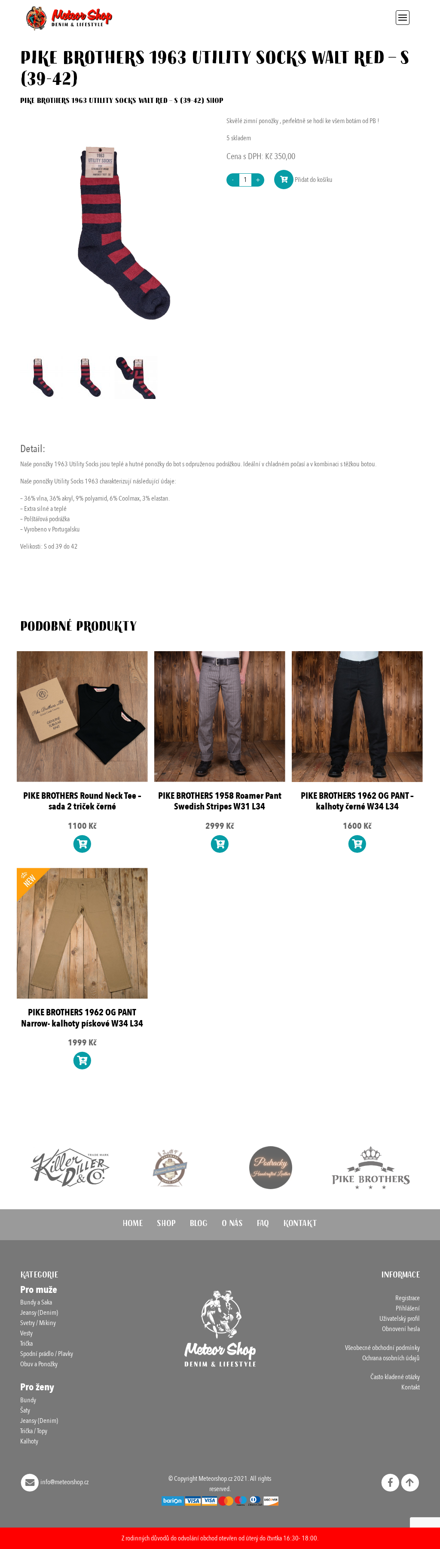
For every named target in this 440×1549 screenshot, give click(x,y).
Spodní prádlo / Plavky (46, 1354)
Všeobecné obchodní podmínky (382, 1348)
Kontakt (300, 1224)
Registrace (407, 1298)
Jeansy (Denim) (39, 1312)
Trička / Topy (33, 1431)
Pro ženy (37, 1387)
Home (133, 1224)
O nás (232, 1224)
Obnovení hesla (401, 1329)
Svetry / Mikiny (38, 1323)
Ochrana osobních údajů (391, 1358)
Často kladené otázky (395, 1377)
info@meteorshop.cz (64, 1482)
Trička (26, 1343)
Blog (199, 1224)
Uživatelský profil (399, 1318)
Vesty (26, 1333)
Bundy (28, 1400)
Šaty (25, 1410)
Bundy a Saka (36, 1302)
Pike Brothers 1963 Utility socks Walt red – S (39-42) (112, 101)
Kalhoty (29, 1441)
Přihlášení (408, 1308)
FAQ (263, 1224)
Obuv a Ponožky (39, 1364)
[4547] (283, 179)
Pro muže (38, 1289)
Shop (166, 1224)
